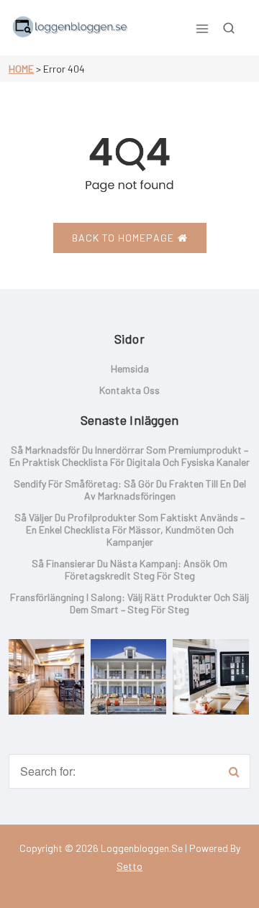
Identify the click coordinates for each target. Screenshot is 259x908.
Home (21, 69)
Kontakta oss (129, 390)
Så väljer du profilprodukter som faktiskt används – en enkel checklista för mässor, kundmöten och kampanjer (129, 529)
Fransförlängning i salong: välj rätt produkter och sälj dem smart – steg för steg (129, 603)
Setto (129, 866)
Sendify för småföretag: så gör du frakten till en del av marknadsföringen (130, 489)
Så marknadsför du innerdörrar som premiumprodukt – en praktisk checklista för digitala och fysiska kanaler (129, 456)
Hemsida (130, 368)
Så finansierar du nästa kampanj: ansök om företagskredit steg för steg (129, 569)
